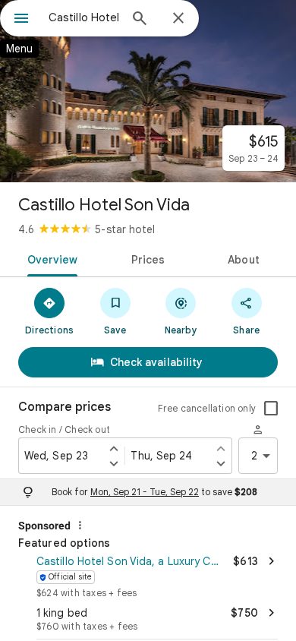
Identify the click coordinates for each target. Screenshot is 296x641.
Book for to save (154, 491)
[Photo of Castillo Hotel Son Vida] (148, 91)
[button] (148, 575)
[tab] (49, 258)
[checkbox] (271, 408)
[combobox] (83, 17)
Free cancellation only (207, 408)
